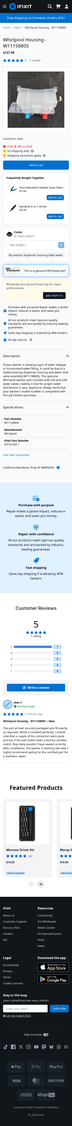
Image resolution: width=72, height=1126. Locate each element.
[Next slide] (40, 884)
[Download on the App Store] (53, 967)
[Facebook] (13, 1047)
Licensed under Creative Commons (36, 1107)
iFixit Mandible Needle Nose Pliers (41, 187)
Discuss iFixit (11, 927)
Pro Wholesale (47, 921)
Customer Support (15, 921)
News (41, 946)
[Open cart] (58, 6)
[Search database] (50, 6)
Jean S (18, 702)
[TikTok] (5, 1047)
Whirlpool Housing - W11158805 (45, 27)
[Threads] (58, 1047)
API (5, 940)
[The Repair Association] (66, 1047)
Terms (7, 977)
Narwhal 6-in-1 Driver (33, 206)
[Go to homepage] (22, 6)
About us (9, 915)
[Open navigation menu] (4, 6)
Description (11, 356)
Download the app (52, 958)
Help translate (33, 1034)
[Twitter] (21, 1047)
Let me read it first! (19, 1015)
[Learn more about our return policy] (31, 340)
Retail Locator (46, 927)
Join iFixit (54, 295)
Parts (17, 27)
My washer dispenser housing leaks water (36, 255)
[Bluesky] (51, 1047)
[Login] (67, 6)
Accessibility (11, 965)
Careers (8, 934)
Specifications (13, 407)
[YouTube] (36, 1047)
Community (45, 915)
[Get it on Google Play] (53, 979)
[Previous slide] (31, 884)
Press (41, 940)
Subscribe (59, 1008)
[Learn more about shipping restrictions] (32, 151)
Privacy (7, 971)
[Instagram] (28, 1047)
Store (6, 27)
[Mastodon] (44, 1047)
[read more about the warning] (58, 468)
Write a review (38, 688)
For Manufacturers (50, 934)
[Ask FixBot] (61, 245)
